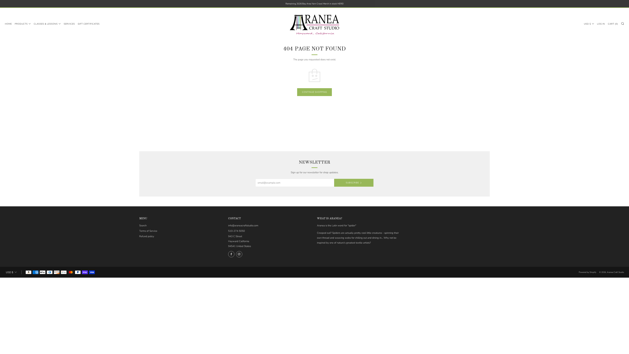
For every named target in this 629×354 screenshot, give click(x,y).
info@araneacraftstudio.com (243, 225)
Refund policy (146, 236)
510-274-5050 (236, 231)
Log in (601, 23)
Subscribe (352, 182)
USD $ (587, 23)
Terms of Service (148, 231)
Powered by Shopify (587, 272)
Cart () (613, 23)
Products (21, 23)
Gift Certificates (89, 23)
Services (69, 23)
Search (143, 225)
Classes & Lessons (46, 23)
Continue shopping (314, 92)
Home (8, 23)
